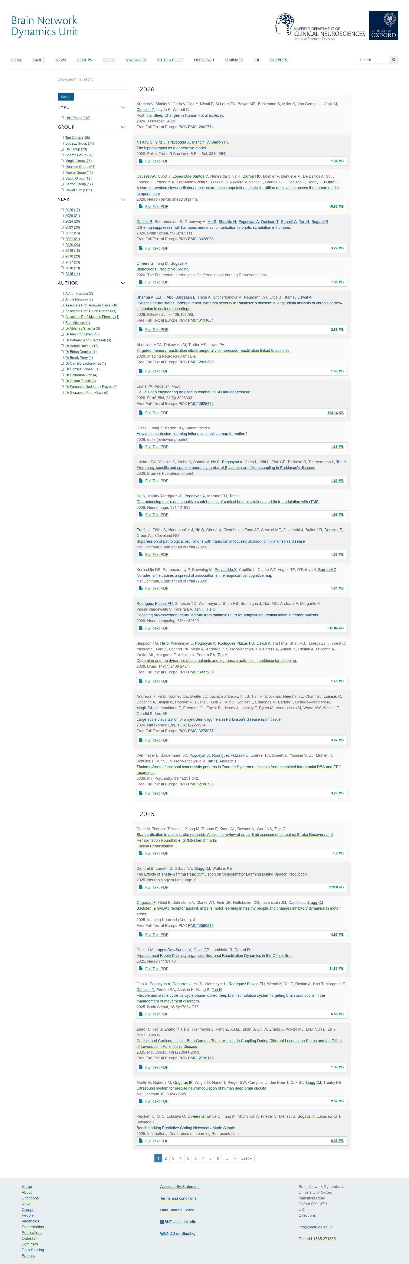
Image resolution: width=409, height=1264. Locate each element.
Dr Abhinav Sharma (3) (82, 328)
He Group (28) (76, 149)
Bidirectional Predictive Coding (163, 269)
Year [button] (63, 199)
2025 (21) (72, 215)
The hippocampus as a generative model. (172, 148)
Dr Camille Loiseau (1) (82, 369)
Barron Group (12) (79, 184)
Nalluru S (144, 142)
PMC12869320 (201, 362)
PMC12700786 (201, 784)
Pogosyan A (248, 221)
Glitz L (160, 142)
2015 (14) (72, 274)
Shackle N (227, 221)
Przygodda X (179, 142)
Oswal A (304, 297)
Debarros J (182, 984)
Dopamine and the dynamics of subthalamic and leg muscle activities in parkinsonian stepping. (217, 660)
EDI (256, 60)
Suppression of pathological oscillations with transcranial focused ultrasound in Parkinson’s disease (221, 541)
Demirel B (145, 868)
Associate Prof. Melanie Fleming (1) (92, 317)
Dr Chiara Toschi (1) (80, 381)
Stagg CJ (202, 868)
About (38, 60)
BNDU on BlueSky (180, 1233)
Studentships (170, 60)
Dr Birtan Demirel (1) (80, 352)
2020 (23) (72, 245)
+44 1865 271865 (321, 1239)
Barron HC (220, 142)
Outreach (204, 60)
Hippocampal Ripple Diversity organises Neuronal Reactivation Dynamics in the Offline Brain (215, 955)
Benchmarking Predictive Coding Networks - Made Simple (186, 1128)
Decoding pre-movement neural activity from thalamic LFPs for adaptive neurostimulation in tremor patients (227, 615)
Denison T (145, 109)
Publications (32, 1232)
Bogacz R (319, 221)
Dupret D (331, 182)
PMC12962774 (201, 127)
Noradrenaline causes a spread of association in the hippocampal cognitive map (204, 575)
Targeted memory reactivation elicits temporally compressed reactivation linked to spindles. (214, 350)
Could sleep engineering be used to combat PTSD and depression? (194, 392)
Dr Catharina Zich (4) (81, 375)
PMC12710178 (201, 1058)
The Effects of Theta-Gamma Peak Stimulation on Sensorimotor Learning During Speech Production (222, 874)
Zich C (279, 829)
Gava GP (201, 950)
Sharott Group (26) (79, 155)
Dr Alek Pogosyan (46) (82, 334)
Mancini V (200, 142)
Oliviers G (145, 263)
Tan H (304, 221)
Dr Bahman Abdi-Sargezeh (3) (88, 340)
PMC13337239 (201, 672)
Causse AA (146, 176)
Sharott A (289, 221)
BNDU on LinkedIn (180, 1221)
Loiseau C (332, 696)
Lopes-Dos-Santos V (190, 176)
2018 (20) (72, 256)
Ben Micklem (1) (77, 323)
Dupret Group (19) (79, 172)
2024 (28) (72, 221)
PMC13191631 (201, 320)
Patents (28, 1255)
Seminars (234, 60)
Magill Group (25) (78, 161)
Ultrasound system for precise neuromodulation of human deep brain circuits (201, 1088)
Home (16, 60)
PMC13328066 (201, 239)
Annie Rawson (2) (79, 299)
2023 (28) (72, 227)
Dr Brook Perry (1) (79, 357)
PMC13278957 (201, 731)
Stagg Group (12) (78, 178)
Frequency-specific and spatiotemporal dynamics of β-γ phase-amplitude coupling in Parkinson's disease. (226, 467)
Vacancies (136, 60)
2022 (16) (72, 233)
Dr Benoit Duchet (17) (81, 346)
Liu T (160, 297)
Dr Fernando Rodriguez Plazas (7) (91, 386)
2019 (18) (72, 250)
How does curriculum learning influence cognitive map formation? (192, 433)
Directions (30, 1198)
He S (212, 221)
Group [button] (66, 127)
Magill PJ (144, 708)
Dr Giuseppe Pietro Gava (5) (86, 392)
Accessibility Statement (180, 1186)
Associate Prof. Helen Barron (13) (90, 311)
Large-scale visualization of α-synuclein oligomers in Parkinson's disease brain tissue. (209, 719)
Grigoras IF (146, 902)
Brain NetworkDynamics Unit (44, 25)
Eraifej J (143, 530)
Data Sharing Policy (177, 1210)
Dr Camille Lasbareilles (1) (85, 363)
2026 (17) (72, 210)
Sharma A (145, 297)
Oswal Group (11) (78, 190)
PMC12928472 (201, 403)
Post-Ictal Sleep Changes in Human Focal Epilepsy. (180, 115)
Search (65, 96)
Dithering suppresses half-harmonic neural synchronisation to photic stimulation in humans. (214, 227)
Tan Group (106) (77, 137)
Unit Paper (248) (77, 118)
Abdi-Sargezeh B (181, 297)
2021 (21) (72, 239)
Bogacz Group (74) (79, 143)
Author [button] (68, 283)
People (108, 60)
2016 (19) (72, 268)
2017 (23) (72, 262)
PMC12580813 (201, 925)
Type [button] (63, 107)
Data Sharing (33, 1250)
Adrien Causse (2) (79, 293)
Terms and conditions (178, 1198)
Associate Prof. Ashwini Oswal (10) (91, 305)
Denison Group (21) (80, 166)
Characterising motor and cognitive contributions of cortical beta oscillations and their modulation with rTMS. (228, 501)
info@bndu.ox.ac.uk (316, 1227)
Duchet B (144, 221)
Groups (84, 60)
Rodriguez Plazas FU (155, 603)
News (61, 60)
